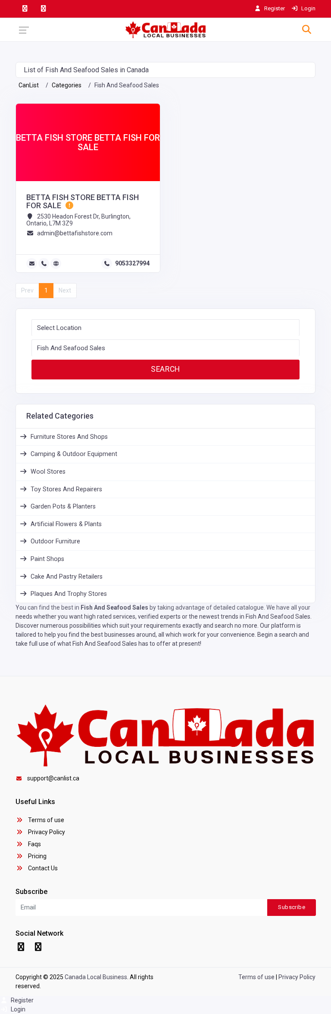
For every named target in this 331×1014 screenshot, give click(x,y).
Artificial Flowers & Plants (66, 524)
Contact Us (42, 868)
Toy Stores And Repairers (66, 489)
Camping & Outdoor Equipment (74, 454)
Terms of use (45, 820)
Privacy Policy (46, 832)
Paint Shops (47, 559)
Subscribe (291, 907)
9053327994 (132, 263)
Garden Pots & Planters (63, 506)
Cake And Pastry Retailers (67, 576)
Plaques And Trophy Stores (69, 594)
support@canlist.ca (53, 778)
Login (17, 1009)
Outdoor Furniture (55, 541)
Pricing (37, 856)
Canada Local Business (96, 977)
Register (21, 1000)
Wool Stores (48, 471)
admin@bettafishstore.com (74, 233)
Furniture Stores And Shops (69, 437)
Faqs (34, 844)
